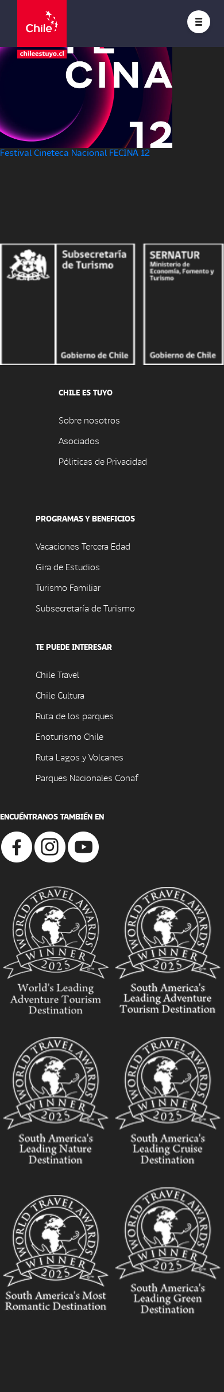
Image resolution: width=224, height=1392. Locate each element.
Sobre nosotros (89, 420)
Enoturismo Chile (69, 736)
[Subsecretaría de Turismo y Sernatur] (112, 303)
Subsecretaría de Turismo (85, 608)
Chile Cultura (60, 695)
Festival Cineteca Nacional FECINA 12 (75, 152)
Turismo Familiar (68, 587)
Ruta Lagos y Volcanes (79, 757)
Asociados (79, 440)
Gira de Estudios (68, 566)
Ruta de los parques (75, 715)
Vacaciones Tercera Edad (83, 546)
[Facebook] (16, 846)
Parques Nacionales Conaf (87, 777)
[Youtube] (83, 846)
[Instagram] (49, 846)
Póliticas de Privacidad (103, 461)
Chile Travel (57, 674)
